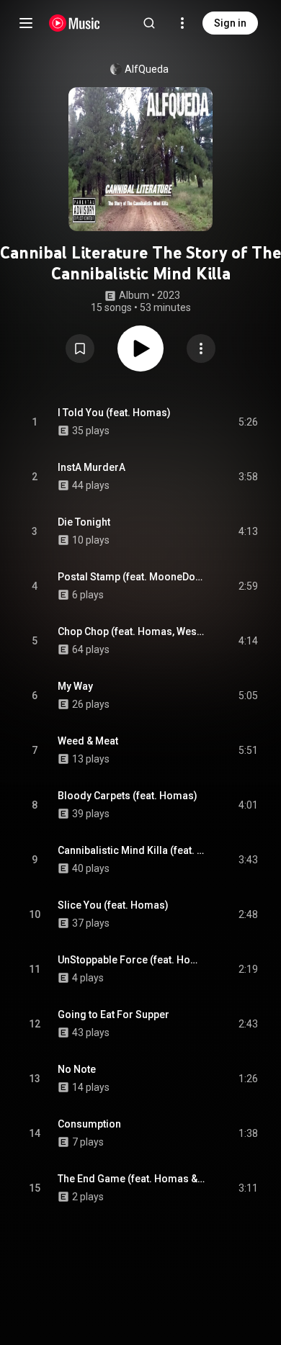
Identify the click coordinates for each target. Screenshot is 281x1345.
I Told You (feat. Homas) (114, 412)
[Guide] (26, 23)
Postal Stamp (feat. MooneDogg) (131, 576)
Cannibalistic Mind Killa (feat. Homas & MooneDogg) (131, 850)
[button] (80, 348)
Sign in (230, 23)
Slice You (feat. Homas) (113, 905)
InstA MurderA (91, 467)
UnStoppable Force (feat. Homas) (131, 960)
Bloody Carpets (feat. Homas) (127, 795)
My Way (75, 686)
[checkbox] (248, 422)
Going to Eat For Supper (113, 1014)
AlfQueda (147, 69)
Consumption (89, 1124)
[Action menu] (201, 348)
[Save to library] (80, 348)
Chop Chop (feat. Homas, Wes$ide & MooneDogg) (131, 631)
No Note (77, 1069)
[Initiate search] (149, 23)
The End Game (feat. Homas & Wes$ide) (131, 1178)
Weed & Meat (88, 741)
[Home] (74, 23)
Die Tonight (84, 522)
